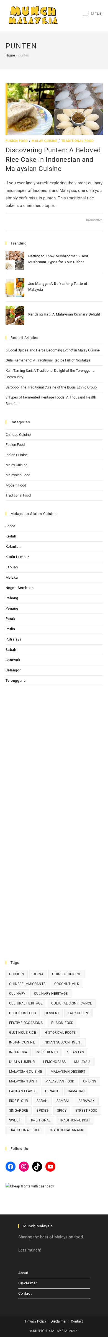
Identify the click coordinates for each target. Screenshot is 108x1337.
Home (10, 55)
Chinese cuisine (66, 974)
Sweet (14, 1120)
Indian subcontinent (62, 1042)
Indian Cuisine (17, 455)
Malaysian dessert (68, 1072)
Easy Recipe (78, 1013)
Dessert (52, 1013)
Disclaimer (27, 1283)
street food (86, 1111)
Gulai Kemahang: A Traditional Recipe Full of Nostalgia (48, 360)
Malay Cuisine (45, 141)
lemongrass (54, 1062)
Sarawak (13, 660)
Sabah (11, 649)
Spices (42, 1111)
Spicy (62, 1111)
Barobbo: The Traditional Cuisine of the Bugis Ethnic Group (51, 387)
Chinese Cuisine (18, 434)
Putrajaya (14, 639)
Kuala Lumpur (17, 557)
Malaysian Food (18, 475)
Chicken (16, 974)
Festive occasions (26, 1023)
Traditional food (25, 1130)
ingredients (47, 1052)
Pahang (12, 598)
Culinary (17, 994)
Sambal (63, 1101)
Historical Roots (60, 1033)
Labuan (12, 567)
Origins (89, 1081)
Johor (10, 526)
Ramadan (76, 1091)
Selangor (13, 670)
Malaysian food (59, 1081)
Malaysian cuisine (25, 1072)
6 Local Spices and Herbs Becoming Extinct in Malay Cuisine (53, 350)
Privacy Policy (35, 1321)
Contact (25, 1293)
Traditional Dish (74, 1120)
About (23, 1273)
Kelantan (13, 546)
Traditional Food (77, 141)
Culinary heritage (51, 994)
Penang (12, 608)
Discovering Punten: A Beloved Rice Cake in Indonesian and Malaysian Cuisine (53, 159)
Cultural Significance (71, 1003)
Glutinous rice (22, 1033)
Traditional (40, 1120)
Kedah (11, 536)
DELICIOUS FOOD (22, 1013)
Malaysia (82, 1062)
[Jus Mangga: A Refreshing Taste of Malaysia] (15, 287)
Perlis (11, 629)
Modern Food (16, 485)
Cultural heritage (26, 1003)
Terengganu (16, 680)
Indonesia (18, 1052)
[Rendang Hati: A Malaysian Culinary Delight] (15, 315)
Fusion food (62, 1023)
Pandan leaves (23, 1091)
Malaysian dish (23, 1081)
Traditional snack (66, 1130)
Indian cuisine (22, 1042)
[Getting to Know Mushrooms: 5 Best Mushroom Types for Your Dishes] (15, 260)
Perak (11, 619)
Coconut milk (66, 984)
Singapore (18, 1111)
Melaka (12, 577)
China (38, 974)
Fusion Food (17, 141)
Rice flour (18, 1101)
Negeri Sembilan (20, 588)
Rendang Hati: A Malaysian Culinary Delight (64, 314)
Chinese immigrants (27, 984)
